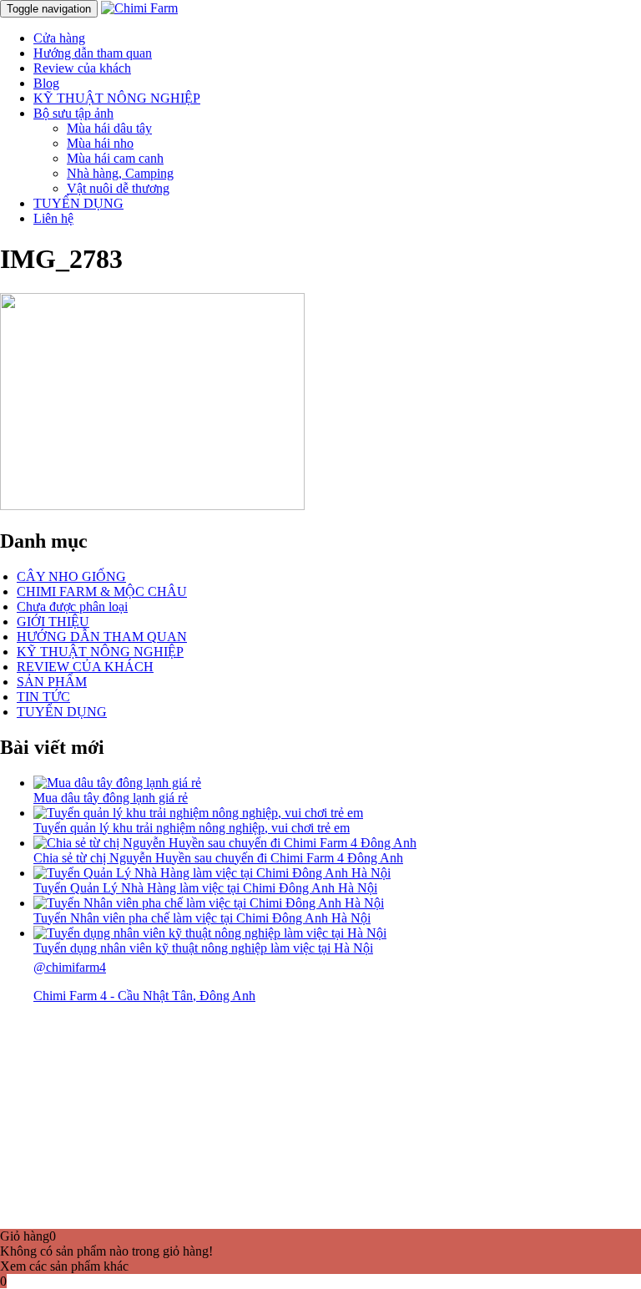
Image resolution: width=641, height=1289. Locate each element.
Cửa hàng (59, 38)
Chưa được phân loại (72, 606)
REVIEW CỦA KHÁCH (85, 667)
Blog (46, 83)
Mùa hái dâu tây (109, 128)
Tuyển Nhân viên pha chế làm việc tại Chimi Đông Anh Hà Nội (202, 918)
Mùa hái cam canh (115, 158)
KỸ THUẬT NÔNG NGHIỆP (116, 98)
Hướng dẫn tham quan (92, 53)
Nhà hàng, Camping (120, 173)
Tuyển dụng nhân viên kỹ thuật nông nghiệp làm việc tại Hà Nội (203, 948)
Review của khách (82, 68)
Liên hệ (53, 218)
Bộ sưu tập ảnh (73, 113)
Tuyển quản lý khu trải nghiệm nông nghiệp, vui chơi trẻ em (191, 828)
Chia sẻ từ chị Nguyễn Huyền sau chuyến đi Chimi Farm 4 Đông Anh (218, 858)
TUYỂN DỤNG (78, 203)
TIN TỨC (43, 697)
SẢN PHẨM (52, 682)
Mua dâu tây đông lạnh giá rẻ (110, 798)
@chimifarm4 (69, 967)
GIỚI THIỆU (53, 621)
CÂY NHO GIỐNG (71, 576)
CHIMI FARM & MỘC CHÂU (102, 591)
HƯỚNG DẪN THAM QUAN (102, 636)
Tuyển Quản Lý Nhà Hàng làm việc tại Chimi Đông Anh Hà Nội (205, 888)
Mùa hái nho (100, 143)
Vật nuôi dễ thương (118, 188)
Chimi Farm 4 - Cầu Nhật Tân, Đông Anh (144, 995)
